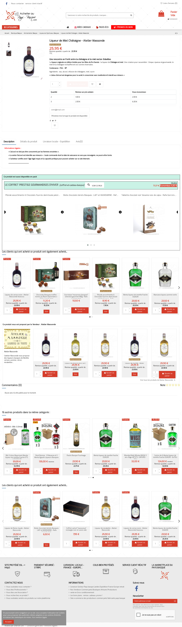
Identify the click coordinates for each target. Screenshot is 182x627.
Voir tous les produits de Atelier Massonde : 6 (157, 380)
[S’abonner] (175, 601)
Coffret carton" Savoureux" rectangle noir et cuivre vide (76, 529)
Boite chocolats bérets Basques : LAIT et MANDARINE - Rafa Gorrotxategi (33, 195)
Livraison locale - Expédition (56, 141)
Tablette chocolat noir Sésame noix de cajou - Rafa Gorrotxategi (91, 195)
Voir (46, 312)
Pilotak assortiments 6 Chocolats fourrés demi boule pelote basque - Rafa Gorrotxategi (105, 298)
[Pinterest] (55, 121)
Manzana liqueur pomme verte (165, 295)
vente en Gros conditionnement (82, 592)
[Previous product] (176, 33)
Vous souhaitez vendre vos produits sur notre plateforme (28, 598)
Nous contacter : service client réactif (26, 3)
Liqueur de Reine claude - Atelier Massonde (17, 529)
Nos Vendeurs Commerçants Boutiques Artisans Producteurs (93, 590)
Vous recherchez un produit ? (17, 595)
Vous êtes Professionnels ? (16, 590)
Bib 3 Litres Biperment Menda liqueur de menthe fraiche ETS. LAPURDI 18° (16, 457)
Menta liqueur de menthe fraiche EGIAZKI (135, 296)
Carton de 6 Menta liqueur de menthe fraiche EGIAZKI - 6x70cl (165, 456)
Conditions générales (35, 626)
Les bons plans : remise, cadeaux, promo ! (86, 595)
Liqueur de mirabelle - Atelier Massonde (106, 529)
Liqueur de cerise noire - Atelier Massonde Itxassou (17, 296)
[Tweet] (53, 121)
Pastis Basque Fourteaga (76, 455)
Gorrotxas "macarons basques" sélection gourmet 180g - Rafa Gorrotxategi (76, 297)
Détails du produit (28, 141)
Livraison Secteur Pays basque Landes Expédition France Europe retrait (97, 587)
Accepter (8, 622)
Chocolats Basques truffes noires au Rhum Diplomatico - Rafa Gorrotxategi (149, 195)
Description (9, 141)
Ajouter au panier (79, 84)
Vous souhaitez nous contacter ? (18, 587)
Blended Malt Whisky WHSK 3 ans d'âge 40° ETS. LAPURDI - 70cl (135, 457)
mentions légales (51, 626)
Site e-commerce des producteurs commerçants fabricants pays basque (97, 598)
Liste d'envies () (170, 3)
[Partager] (50, 121)
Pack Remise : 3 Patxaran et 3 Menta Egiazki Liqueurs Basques (46, 456)
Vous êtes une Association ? (17, 592)
